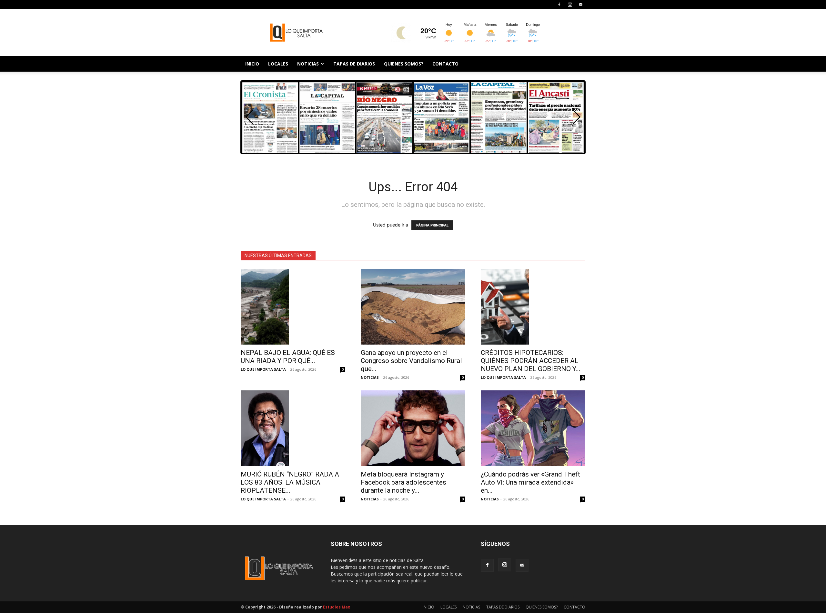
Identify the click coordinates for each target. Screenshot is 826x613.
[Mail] (580, 4)
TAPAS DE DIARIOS (354, 64)
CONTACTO (445, 64)
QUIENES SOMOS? (403, 64)
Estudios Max (336, 607)
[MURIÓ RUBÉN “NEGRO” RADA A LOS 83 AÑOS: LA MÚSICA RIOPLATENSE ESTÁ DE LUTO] (293, 428)
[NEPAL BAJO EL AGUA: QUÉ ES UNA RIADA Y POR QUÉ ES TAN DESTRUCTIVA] (293, 307)
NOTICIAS (308, 64)
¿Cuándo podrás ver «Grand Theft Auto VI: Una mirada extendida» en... (530, 482)
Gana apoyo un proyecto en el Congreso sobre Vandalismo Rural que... (411, 361)
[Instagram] (570, 4)
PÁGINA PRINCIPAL (432, 225)
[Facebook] (559, 4)
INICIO (252, 64)
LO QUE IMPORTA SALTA (263, 369)
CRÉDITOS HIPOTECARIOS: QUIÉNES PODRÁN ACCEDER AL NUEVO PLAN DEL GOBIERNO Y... (530, 361)
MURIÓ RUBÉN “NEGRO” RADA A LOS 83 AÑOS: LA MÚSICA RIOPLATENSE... (290, 482)
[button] (576, 117)
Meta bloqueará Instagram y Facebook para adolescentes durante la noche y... (403, 482)
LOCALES (278, 64)
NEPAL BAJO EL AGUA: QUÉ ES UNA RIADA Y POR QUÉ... (288, 357)
